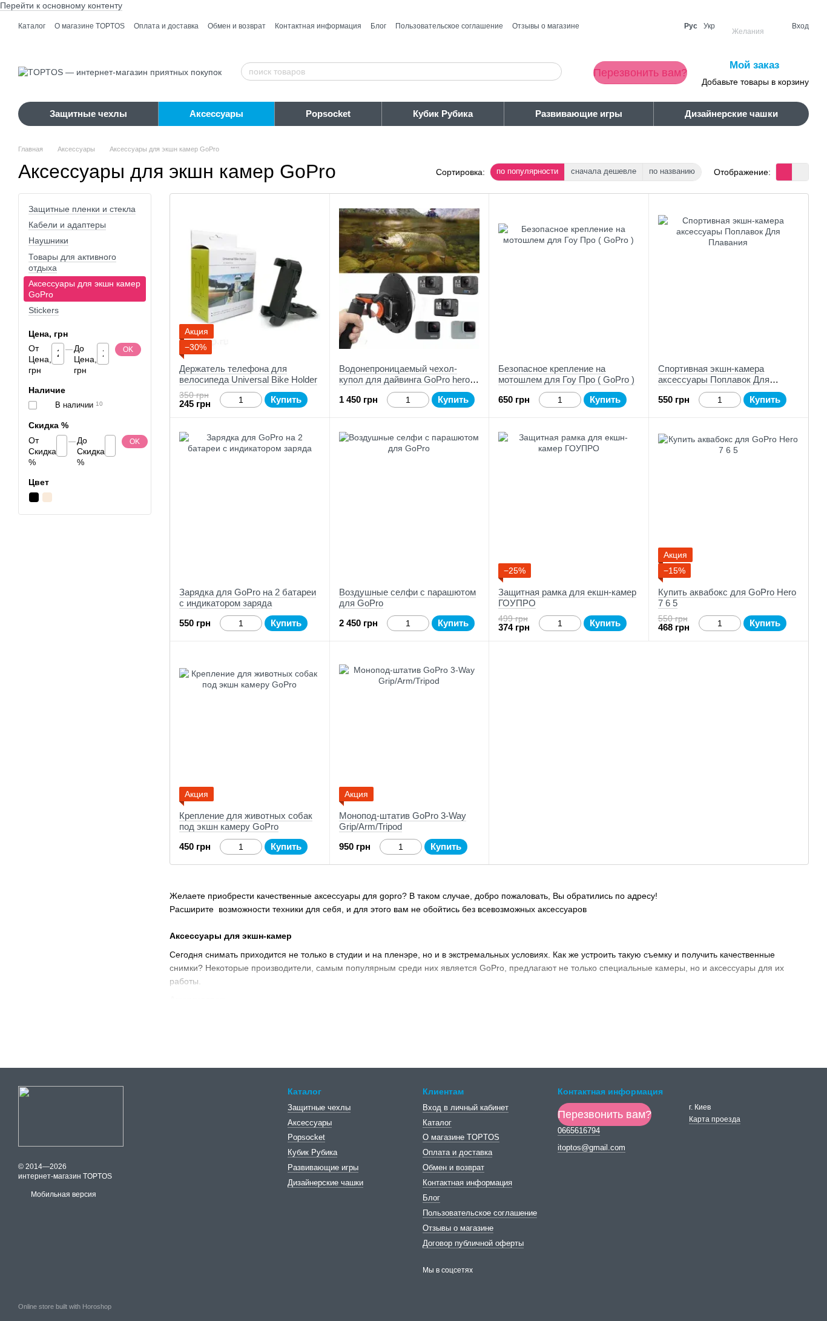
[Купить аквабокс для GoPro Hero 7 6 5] (728, 502)
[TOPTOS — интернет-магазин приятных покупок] (71, 1115)
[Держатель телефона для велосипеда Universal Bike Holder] (249, 278)
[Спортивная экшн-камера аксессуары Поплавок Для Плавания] (728, 278)
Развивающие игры (578, 113)
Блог (378, 26)
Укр (709, 26)
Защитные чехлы (88, 113)
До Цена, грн (85, 359)
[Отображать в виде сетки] (784, 172)
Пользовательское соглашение (449, 26)
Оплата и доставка (166, 26)
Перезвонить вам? (640, 73)
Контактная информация (318, 26)
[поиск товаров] (552, 71)
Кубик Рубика (443, 113)
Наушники (48, 241)
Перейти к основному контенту (61, 5)
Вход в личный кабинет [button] (466, 1107)
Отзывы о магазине (545, 26)
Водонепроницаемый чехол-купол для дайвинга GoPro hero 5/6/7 (404, 379)
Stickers (43, 311)
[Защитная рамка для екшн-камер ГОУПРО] (568, 502)
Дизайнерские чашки (731, 113)
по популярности (527, 171)
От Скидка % (42, 451)
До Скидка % (91, 451)
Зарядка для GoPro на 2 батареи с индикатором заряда (247, 597)
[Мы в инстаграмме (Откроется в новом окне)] (664, 26)
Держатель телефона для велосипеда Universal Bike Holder (248, 374)
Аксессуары (216, 113)
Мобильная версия (62, 1194)
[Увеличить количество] (256, 399)
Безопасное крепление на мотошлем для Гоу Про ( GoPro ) (566, 374)
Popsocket (328, 113)
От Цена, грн (39, 359)
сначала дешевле (603, 171)
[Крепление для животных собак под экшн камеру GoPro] (249, 725)
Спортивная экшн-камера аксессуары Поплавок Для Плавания (713, 379)
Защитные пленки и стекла (82, 209)
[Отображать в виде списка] (800, 172)
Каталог (31, 26)
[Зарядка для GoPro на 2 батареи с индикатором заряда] (249, 502)
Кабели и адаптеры (67, 225)
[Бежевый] (47, 497)
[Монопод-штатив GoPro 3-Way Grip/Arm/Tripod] (409, 725)
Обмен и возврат (237, 26)
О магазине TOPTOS (89, 26)
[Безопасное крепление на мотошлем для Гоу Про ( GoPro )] (568, 278)
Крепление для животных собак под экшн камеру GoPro (245, 821)
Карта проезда (714, 1119)
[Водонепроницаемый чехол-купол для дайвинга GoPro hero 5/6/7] (409, 278)
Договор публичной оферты (473, 1243)
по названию (672, 171)
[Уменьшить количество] (225, 399)
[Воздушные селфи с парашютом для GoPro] (409, 502)
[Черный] (34, 497)
